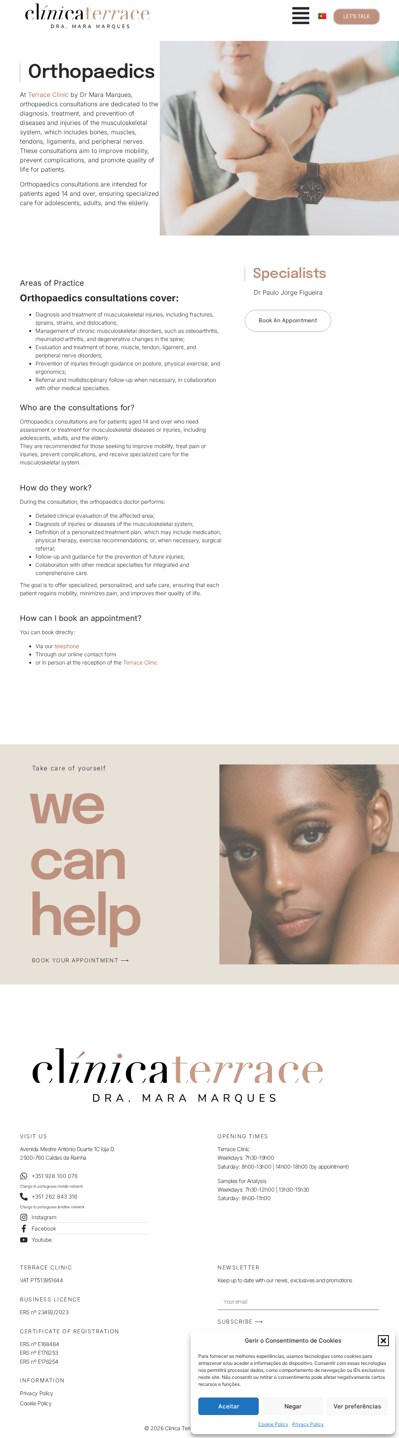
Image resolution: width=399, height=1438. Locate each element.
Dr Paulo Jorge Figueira (288, 292)
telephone (67, 646)
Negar (293, 1406)
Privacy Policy (308, 1424)
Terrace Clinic (48, 94)
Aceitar (228, 1406)
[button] (383, 1341)
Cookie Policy (273, 1424)
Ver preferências (357, 1406)
